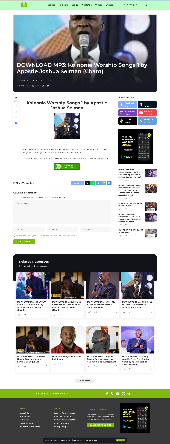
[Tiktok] (127, 121)
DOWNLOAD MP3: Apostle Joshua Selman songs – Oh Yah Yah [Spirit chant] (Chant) (102, 359)
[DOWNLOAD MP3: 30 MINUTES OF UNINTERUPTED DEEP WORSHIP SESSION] (138, 285)
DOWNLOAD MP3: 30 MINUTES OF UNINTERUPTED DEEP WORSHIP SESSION (137, 304)
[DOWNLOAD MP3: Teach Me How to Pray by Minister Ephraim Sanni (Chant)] (32, 339)
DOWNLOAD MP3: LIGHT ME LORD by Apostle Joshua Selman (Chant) (101, 304)
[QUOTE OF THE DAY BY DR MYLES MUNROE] (151, 206)
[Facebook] (125, 4)
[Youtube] (147, 113)
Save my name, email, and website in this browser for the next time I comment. (45, 236)
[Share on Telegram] (42, 86)
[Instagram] (133, 4)
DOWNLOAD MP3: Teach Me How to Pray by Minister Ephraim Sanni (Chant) (31, 359)
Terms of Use (91, 440)
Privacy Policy (76, 440)
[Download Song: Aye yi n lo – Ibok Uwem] (68, 339)
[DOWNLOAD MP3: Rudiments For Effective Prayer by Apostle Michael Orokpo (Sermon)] (151, 217)
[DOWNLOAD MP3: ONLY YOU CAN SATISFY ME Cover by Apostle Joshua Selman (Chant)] (32, 285)
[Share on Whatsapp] (37, 86)
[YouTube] (130, 4)
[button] (120, 440)
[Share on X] (32, 86)
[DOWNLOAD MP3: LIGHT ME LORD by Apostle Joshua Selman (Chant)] (102, 285)
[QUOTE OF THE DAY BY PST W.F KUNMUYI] (151, 233)
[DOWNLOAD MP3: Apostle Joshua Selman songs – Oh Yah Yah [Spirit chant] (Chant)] (102, 339)
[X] (127, 4)
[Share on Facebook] (27, 86)
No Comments (22, 80)
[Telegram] (136, 4)
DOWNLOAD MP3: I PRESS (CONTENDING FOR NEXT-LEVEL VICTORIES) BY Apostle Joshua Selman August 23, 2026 (129, 190)
